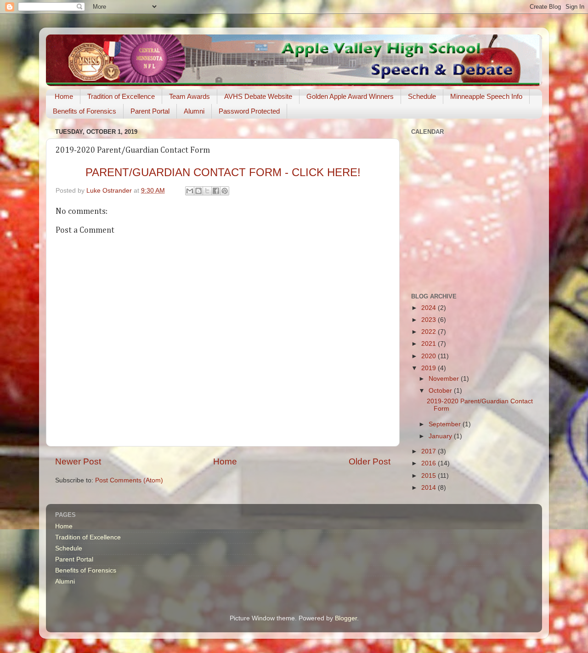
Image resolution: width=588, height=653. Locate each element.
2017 (429, 451)
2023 (429, 319)
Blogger (346, 618)
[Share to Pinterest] (224, 190)
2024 (429, 307)
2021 (429, 343)
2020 (429, 356)
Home (64, 96)
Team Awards (189, 96)
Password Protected (249, 111)
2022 (429, 331)
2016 (429, 463)
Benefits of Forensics (84, 111)
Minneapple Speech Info (486, 96)
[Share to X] (207, 190)
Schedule (422, 96)
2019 (429, 368)
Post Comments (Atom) (129, 480)
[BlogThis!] (198, 190)
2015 (429, 475)
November (445, 378)
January (441, 436)
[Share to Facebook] (215, 190)
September (446, 424)
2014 (429, 487)
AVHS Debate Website (258, 96)
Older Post (369, 461)
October (441, 390)
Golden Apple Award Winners (350, 96)
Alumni (194, 111)
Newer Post (78, 461)
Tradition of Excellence (121, 96)
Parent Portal (150, 111)
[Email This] (189, 190)
